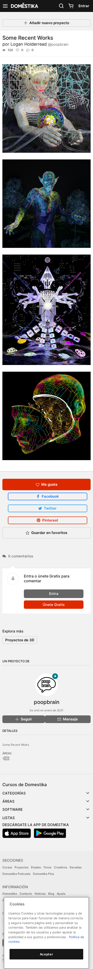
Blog (51, 893)
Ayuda (61, 893)
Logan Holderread (39, 44)
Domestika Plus (43, 874)
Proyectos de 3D (19, 640)
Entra (53, 593)
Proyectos (21, 867)
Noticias (40, 893)
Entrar (83, 6)
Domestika (9, 893)
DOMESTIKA (24, 6)
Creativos (60, 867)
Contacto (26, 893)
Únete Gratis (54, 604)
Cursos (7, 867)
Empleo (36, 867)
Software (12, 809)
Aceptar (46, 954)
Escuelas (76, 867)
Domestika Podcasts (16, 874)
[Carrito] (71, 6)
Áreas (8, 801)
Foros (47, 867)
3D (7, 758)
